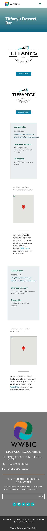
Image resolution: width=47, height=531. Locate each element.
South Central (10, 489)
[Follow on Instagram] (19, 504)
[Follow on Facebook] (14, 504)
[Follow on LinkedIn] (23, 504)
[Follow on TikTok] (28, 504)
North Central (26, 486)
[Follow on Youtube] (32, 504)
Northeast (38, 486)
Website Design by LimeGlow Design (23, 528)
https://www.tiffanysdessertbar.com (26, 137)
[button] (23, 207)
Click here (24, 248)
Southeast (22, 489)
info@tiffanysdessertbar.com (24, 134)
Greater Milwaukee (11, 486)
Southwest (32, 489)
